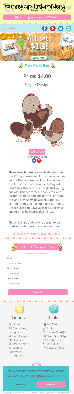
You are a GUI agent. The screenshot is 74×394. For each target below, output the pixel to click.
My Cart (52, 324)
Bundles (18, 340)
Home (16, 324)
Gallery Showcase (15, 350)
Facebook (34, 160)
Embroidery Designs (18, 330)
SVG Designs (21, 336)
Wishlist (54, 17)
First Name (12, 268)
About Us (53, 344)
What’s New (21, 344)
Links (50, 328)
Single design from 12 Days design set (37, 234)
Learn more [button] (53, 375)
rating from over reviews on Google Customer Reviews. (37, 392)
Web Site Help (56, 336)
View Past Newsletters (37, 253)
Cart (21, 17)
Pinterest (39, 160)
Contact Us (54, 340)
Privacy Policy (55, 348)
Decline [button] (20, 384)
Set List (18, 356)
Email (9, 258)
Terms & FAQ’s (56, 332)
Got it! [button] (51, 384)
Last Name (12, 278)
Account (36, 17)
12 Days (19, 176)
